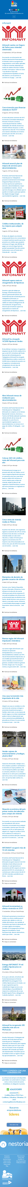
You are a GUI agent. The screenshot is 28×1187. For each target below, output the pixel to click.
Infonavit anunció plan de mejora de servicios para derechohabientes (12, 165)
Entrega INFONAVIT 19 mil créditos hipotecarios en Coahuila (12, 966)
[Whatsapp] (18, 10)
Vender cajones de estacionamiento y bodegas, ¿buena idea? (13, 753)
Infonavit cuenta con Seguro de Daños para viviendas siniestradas (13, 47)
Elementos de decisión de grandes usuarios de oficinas (13, 578)
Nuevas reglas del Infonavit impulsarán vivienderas (13, 639)
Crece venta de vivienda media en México (11, 521)
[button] (14, 16)
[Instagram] (14, 10)
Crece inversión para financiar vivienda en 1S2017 (14, 108)
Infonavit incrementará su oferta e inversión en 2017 (12, 907)
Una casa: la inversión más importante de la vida (12, 697)
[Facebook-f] (12, 10)
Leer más (18, 77)
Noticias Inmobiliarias (10, 82)
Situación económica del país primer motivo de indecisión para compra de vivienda (14, 811)
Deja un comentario (10, 883)
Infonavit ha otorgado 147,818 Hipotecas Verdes (12, 340)
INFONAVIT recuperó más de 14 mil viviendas (14, 849)
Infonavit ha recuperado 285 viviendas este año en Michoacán (13, 1027)
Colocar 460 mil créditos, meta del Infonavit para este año (13, 460)
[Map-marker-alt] (10, 10)
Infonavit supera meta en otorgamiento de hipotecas (13, 281)
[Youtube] (16, 10)
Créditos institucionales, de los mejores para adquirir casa (12, 226)
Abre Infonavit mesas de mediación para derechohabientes (12, 397)
